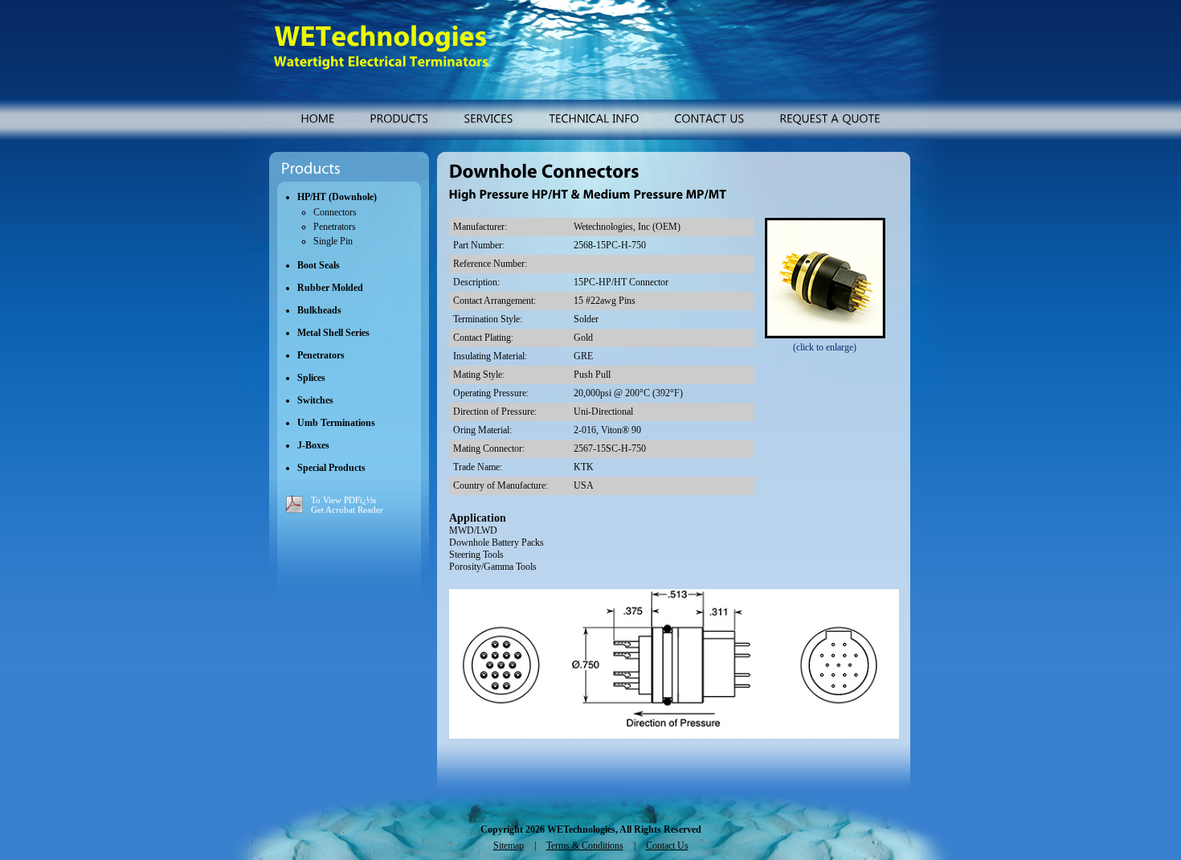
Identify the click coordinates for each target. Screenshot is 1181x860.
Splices (311, 377)
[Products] (311, 168)
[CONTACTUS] (709, 118)
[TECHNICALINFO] (594, 118)
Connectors (335, 212)
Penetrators (334, 226)
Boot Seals (318, 265)
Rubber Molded (330, 287)
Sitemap (508, 845)
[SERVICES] (488, 118)
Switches (315, 400)
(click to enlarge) (824, 347)
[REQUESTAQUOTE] (830, 118)
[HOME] (317, 118)
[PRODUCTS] (399, 118)
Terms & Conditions (584, 845)
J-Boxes (313, 445)
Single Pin (333, 241)
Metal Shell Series (333, 332)
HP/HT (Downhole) (337, 197)
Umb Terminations (336, 422)
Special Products (331, 467)
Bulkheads (319, 310)
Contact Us (667, 845)
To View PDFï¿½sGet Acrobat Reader (347, 504)
